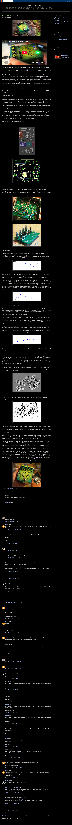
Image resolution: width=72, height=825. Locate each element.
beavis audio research (58, 15)
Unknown (7, 524)
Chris (6, 547)
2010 (57, 45)
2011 (57, 44)
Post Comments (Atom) (13, 818)
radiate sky (7, 671)
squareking (7, 502)
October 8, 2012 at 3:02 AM (13, 618)
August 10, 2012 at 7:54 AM (12, 521)
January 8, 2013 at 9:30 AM (12, 712)
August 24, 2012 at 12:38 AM (13, 557)
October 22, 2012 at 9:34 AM (13, 661)
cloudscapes (65, 55)
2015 (57, 32)
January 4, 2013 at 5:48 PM (12, 678)
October (58, 36)
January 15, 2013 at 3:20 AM (13, 757)
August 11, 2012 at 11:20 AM (13, 529)
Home (27, 815)
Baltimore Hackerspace (10, 575)
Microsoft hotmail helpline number (12, 787)
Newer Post (4, 815)
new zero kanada (57, 23)
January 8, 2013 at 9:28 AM (12, 689)
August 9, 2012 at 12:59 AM (12, 499)
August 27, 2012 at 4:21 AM (12, 593)
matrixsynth (56, 18)
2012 (57, 34)
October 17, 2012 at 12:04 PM (13, 648)
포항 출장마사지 (21, 802)
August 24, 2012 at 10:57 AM (13, 578)
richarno (7, 581)
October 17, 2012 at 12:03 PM (13, 641)
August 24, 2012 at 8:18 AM (12, 571)
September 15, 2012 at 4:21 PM (14, 602)
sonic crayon (36, 6)
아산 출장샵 (20, 799)
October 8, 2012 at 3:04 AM (13, 632)
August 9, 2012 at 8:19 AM (12, 506)
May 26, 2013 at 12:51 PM (12, 784)
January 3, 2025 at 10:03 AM (13, 810)
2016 (57, 31)
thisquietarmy (57, 25)
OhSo (6, 665)
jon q (6, 760)
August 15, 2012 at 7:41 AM (12, 543)
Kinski (6, 658)
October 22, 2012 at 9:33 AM (13, 654)
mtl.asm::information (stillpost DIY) (61, 21)
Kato (6, 516)
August (58, 38)
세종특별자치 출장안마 (13, 802)
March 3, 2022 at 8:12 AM (12, 803)
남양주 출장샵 (43, 799)
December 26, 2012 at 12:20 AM (14, 668)
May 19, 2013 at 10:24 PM (12, 777)
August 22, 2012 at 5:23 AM (12, 550)
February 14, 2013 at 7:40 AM (13, 767)
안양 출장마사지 (20, 800)
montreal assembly (58, 20)
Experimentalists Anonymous (60, 17)
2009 (57, 47)
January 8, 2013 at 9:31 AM (12, 723)
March (58, 41)
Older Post (49, 815)
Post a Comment (5, 813)
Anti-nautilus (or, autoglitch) (62, 39)
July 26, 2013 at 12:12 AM (12, 792)
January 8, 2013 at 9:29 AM (12, 701)
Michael (7, 681)
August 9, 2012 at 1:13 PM (12, 512)
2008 (57, 49)
